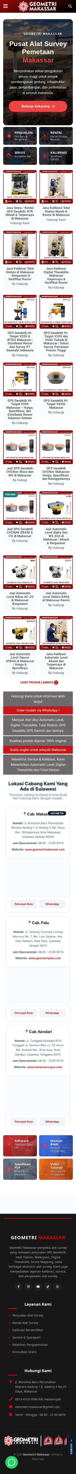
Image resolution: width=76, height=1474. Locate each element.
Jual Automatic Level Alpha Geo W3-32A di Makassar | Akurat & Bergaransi (56, 536)
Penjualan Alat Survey (27, 1315)
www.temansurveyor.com (44, 1067)
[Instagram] (28, 1287)
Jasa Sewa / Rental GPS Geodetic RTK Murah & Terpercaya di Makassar (20, 213)
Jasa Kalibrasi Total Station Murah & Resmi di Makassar (56, 211)
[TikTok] (48, 1287)
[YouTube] (38, 1287)
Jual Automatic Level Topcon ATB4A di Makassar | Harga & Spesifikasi (20, 661)
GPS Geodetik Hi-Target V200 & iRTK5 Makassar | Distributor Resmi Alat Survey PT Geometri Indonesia (20, 341)
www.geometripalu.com (44, 958)
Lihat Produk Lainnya (37, 682)
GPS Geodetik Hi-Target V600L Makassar (56, 404)
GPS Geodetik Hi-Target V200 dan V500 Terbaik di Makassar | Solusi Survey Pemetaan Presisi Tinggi (56, 341)
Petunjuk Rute (24, 904)
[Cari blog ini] (70, 6)
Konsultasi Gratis (24, 1352)
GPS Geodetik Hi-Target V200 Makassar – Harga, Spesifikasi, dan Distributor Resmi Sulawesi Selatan (19, 409)
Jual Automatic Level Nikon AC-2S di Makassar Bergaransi (20, 598)
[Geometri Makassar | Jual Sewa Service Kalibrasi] (38, 6)
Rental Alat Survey (25, 1323)
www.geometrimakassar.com (45, 849)
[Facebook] (18, 1287)
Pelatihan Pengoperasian (30, 1345)
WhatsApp (52, 904)
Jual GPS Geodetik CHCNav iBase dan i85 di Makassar (19, 471)
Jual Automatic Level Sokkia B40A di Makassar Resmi (56, 596)
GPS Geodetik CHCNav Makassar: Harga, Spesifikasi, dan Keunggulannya (56, 473)
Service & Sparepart (26, 1337)
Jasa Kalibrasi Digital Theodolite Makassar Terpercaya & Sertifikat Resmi (56, 275)
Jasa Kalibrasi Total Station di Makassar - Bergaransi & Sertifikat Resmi (20, 274)
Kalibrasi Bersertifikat (27, 1330)
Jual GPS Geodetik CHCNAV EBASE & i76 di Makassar (20, 532)
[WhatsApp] (57, 1287)
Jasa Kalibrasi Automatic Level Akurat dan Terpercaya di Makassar (56, 661)
